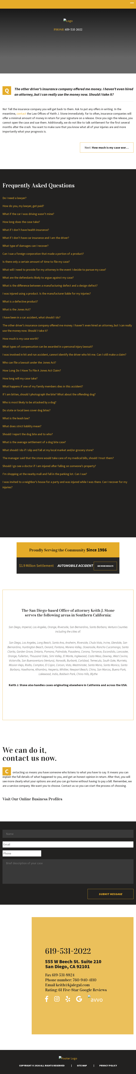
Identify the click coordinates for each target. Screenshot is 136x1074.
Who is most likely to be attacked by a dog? (29, 402)
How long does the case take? (21, 222)
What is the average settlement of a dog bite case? (34, 442)
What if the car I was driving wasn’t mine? (28, 214)
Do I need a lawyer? (14, 198)
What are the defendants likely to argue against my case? (38, 277)
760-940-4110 (84, 979)
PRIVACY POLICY (108, 1065)
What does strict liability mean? (21, 426)
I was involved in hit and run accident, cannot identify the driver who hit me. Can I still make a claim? (64, 354)
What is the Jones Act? (16, 309)
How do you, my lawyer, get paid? (23, 206)
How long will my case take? (19, 378)
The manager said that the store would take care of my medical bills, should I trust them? (58, 458)
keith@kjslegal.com (73, 984)
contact (21, 113)
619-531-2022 (73, 29)
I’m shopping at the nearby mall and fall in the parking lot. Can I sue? (44, 474)
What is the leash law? (16, 418)
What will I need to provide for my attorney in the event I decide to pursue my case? (54, 269)
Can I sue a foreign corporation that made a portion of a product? (43, 254)
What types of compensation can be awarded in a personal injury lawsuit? (47, 346)
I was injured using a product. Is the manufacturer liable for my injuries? (46, 293)
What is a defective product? (20, 301)
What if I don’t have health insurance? (25, 230)
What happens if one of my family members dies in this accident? (42, 386)
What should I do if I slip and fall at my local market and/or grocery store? (48, 450)
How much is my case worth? (20, 338)
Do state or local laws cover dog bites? (26, 410)
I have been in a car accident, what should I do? (31, 317)
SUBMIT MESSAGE (110, 894)
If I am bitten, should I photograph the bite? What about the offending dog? (49, 394)
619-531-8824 (63, 975)
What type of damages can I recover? (25, 246)
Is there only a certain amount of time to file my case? (36, 262)
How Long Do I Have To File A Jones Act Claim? (31, 370)
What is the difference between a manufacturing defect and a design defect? (50, 285)
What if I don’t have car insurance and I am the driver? (35, 238)
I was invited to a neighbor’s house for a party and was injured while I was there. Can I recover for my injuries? (64, 484)
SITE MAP (82, 1065)
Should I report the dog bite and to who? (27, 434)
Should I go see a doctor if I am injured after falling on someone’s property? (49, 466)
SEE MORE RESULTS (105, 566)
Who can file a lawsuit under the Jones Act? (29, 362)
